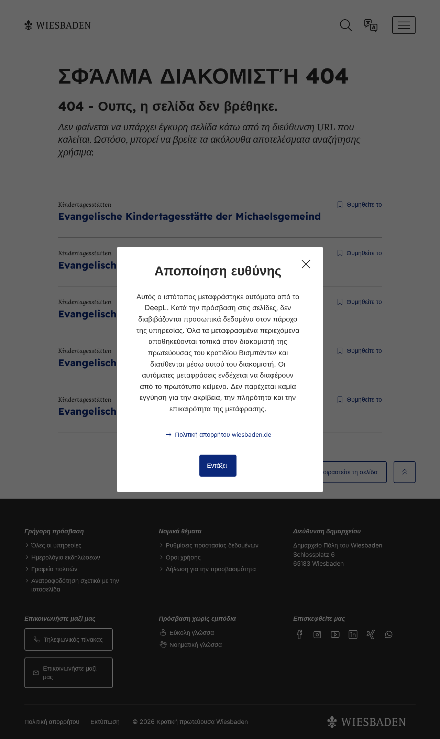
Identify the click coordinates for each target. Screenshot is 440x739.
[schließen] (306, 264)
